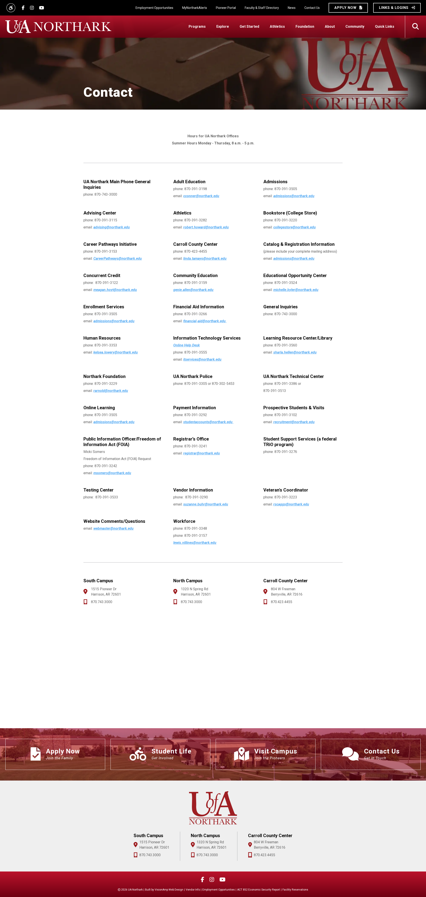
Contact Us (312, 8)
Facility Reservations (295, 889)
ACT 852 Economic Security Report (258, 889)
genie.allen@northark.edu (193, 290)
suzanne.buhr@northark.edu (205, 504)
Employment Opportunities (154, 8)
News (292, 8)
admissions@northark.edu (293, 196)
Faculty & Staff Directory (262, 8)
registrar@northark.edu (201, 453)
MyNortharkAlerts (194, 8)
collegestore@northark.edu (294, 227)
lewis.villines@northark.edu (194, 543)
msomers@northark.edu (112, 473)
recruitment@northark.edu (294, 422)
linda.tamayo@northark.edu (205, 258)
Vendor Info (193, 889)
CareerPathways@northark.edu (117, 258)
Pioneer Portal (226, 8)
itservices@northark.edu (202, 359)
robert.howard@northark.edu (206, 227)
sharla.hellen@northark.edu (295, 352)
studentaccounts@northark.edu (208, 422)
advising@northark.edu (111, 227)
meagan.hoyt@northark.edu (115, 290)
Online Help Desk (186, 345)
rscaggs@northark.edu (291, 504)
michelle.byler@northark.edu (295, 290)
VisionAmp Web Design (169, 889)
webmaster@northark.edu (113, 528)
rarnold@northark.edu (110, 391)
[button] (348, 8)
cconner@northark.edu (201, 196)
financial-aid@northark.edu (205, 321)
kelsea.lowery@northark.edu (115, 352)
